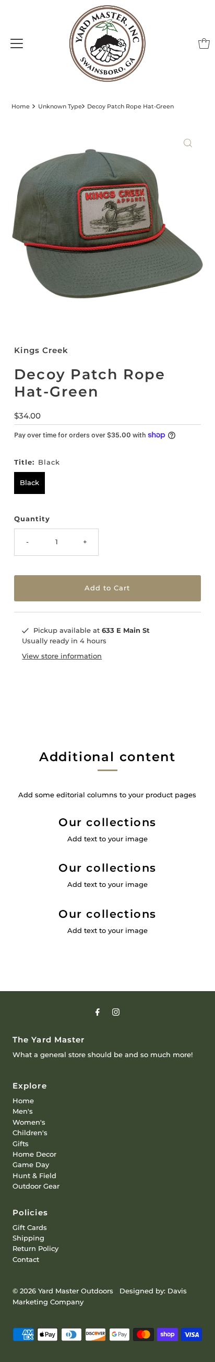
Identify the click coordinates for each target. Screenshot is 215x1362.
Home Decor (34, 1154)
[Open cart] (204, 43)
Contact (26, 1260)
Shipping (28, 1238)
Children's (30, 1133)
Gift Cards (30, 1228)
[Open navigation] (17, 43)
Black (29, 483)
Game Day (31, 1165)
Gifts (21, 1144)
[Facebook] (97, 1012)
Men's (23, 1111)
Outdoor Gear (36, 1186)
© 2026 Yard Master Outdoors (63, 1291)
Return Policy (35, 1249)
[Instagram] (116, 1012)
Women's (29, 1122)
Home (20, 106)
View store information (62, 656)
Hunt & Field (34, 1176)
